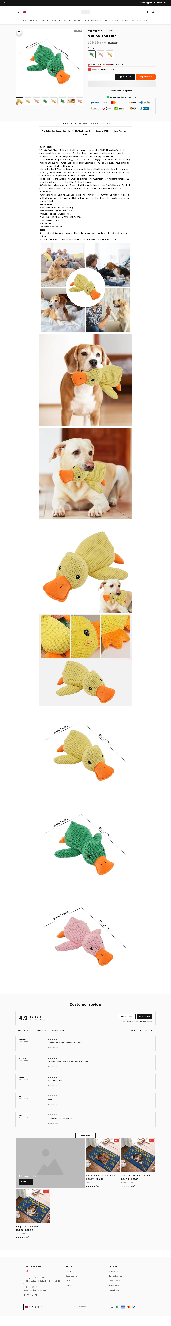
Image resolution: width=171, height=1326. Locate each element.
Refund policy (114, 1290)
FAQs (68, 1281)
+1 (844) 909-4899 (31, 1287)
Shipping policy (114, 1281)
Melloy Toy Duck (53, 1048)
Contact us (70, 1271)
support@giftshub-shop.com (34, 1290)
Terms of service (115, 1276)
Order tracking (71, 1276)
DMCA (68, 1286)
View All (25, 1182)
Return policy (114, 1286)
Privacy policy (114, 1271)
